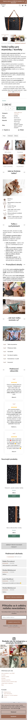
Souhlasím (13, 716)
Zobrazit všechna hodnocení (14, 597)
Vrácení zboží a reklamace (7, 683)
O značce (3, 675)
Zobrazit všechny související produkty (14, 546)
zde (19, 708)
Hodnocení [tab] (10, 135)
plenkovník (17, 92)
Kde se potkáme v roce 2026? (8, 673)
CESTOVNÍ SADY (14, 95)
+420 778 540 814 (8, 693)
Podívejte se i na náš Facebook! (10, 695)
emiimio (5, 697)
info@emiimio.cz (7, 692)
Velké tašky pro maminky (18, 113)
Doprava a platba (5, 676)
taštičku (9, 92)
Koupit (22, 108)
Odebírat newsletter (14, 622)
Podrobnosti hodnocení (20, 43)
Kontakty (3, 678)
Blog (2, 685)
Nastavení (13, 712)
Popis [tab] (4, 135)
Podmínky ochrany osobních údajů (9, 681)
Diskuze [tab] (16, 135)
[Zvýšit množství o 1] (14, 108)
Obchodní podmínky (5, 680)
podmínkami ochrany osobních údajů (16, 626)
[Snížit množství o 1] (7, 108)
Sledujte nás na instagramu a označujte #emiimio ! (14, 642)
